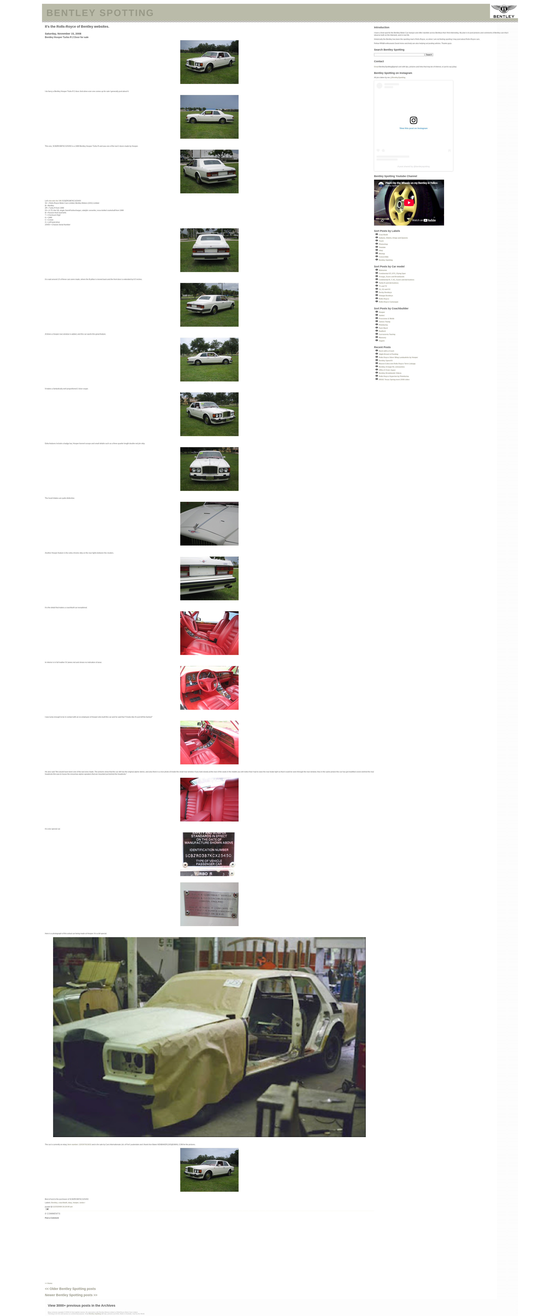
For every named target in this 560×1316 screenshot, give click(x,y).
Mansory (382, 337)
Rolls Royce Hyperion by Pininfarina (394, 376)
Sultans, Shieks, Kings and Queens (393, 238)
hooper (76, 1203)
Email (376, 67)
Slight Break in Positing (388, 354)
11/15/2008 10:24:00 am (63, 1207)
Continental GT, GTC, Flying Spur (392, 273)
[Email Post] (209, 1209)
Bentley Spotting (386, 260)
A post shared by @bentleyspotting (414, 166)
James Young (384, 322)
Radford (382, 331)
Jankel (381, 315)
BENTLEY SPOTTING (100, 13)
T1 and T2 (383, 286)
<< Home (48, 1283)
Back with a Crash (386, 351)
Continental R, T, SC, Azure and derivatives (396, 280)
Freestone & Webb (386, 319)
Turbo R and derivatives (389, 283)
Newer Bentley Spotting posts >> (71, 1295)
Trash (381, 241)
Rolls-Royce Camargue (388, 302)
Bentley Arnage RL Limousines (392, 367)
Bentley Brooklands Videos (390, 373)
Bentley (54, 1203)
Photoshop (383, 244)
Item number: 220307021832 (79, 1144)
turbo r (82, 1203)
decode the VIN (55, 201)
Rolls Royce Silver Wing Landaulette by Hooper (398, 357)
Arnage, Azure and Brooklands (391, 277)
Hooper (382, 312)
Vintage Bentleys (386, 296)
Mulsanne (383, 270)
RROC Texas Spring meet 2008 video (394, 379)
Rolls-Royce (384, 299)
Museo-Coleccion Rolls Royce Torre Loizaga (397, 364)
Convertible (383, 257)
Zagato (382, 341)
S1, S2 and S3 (384, 289)
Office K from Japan (387, 370)
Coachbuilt (383, 235)
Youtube (382, 247)
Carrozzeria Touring (387, 334)
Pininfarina (383, 325)
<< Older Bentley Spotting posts (70, 1289)
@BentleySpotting (397, 77)
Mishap (382, 254)
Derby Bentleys (385, 292)
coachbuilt (62, 1203)
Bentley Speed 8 (385, 360)
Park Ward (383, 328)
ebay (70, 1203)
